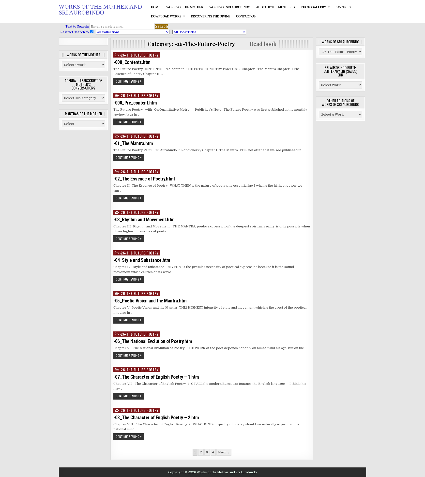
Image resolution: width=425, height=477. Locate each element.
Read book (255, 43)
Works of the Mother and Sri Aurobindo (100, 9)
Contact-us (246, 16)
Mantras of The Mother (83, 113)
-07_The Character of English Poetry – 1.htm (156, 377)
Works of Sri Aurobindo (229, 7)
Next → (224, 452)
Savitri (342, 7)
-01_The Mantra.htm (133, 143)
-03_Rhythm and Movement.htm (144, 220)
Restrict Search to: (74, 32)
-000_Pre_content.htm (135, 103)
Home (155, 7)
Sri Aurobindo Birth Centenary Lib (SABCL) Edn (340, 71)
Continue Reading (127, 81)
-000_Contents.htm (132, 62)
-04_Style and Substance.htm (141, 260)
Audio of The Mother (274, 7)
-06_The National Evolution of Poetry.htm (152, 341)
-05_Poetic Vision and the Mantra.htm (149, 301)
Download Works (166, 16)
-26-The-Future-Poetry (139, 55)
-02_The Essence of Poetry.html (144, 179)
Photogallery (313, 7)
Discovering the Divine (210, 16)
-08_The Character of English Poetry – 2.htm (156, 417)
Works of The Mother (184, 7)
